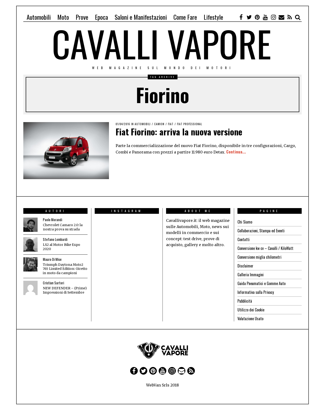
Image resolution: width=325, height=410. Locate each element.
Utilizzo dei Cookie (250, 310)
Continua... (236, 152)
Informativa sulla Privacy (255, 292)
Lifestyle (213, 17)
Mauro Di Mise (52, 259)
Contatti (243, 239)
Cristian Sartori (53, 282)
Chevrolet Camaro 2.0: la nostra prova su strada (63, 227)
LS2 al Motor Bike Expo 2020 (61, 247)
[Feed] (290, 17)
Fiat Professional (189, 124)
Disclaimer (245, 266)
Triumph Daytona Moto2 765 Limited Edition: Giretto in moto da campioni (65, 269)
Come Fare (185, 17)
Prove (82, 17)
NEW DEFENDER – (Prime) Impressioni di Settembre (65, 290)
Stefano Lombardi (55, 239)
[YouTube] (265, 17)
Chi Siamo (244, 222)
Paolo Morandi (52, 219)
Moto (63, 17)
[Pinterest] (257, 17)
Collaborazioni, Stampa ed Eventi (261, 231)
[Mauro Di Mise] (30, 264)
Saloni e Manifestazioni (141, 17)
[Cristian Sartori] (30, 288)
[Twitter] (249, 17)
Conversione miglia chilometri (259, 257)
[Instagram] (273, 17)
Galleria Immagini (250, 274)
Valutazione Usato (250, 318)
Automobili (39, 17)
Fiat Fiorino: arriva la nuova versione (179, 131)
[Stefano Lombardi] (30, 244)
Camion (159, 124)
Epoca (101, 17)
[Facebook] (241, 17)
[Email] (281, 17)
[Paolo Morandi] (30, 225)
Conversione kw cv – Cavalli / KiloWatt (265, 248)
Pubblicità (244, 301)
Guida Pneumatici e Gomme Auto (261, 283)
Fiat (170, 124)
